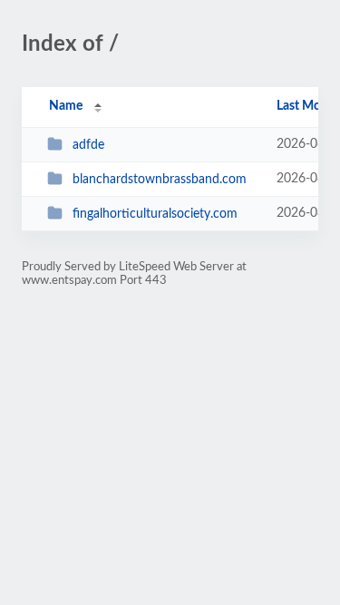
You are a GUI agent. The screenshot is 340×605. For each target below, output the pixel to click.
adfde (88, 145)
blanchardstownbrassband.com (160, 179)
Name (66, 106)
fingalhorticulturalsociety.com (155, 214)
